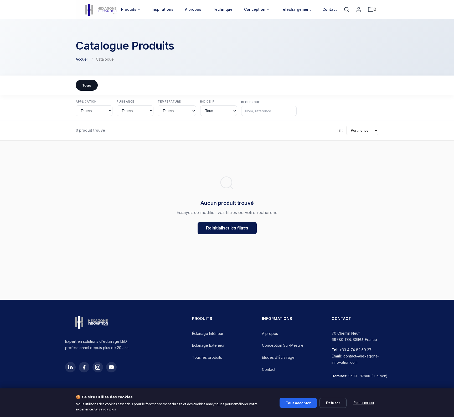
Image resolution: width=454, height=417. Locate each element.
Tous (86, 85)
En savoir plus (105, 409)
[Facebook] (84, 367)
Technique (223, 9)
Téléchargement (296, 9)
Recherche (250, 102)
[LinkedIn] (70, 367)
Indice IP (207, 101)
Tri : (340, 130)
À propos (193, 9)
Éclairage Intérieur (207, 333)
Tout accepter (298, 403)
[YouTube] (111, 367)
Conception (254, 9)
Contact (329, 9)
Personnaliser (363, 403)
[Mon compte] (359, 9)
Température (169, 101)
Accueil (82, 59)
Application (86, 101)
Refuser (333, 403)
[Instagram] (97, 367)
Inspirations (162, 9)
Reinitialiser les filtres (227, 228)
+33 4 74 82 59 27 (355, 350)
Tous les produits (207, 357)
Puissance (126, 101)
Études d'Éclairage (278, 357)
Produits (128, 9)
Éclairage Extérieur (208, 345)
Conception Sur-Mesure (282, 345)
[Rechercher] (347, 9)
